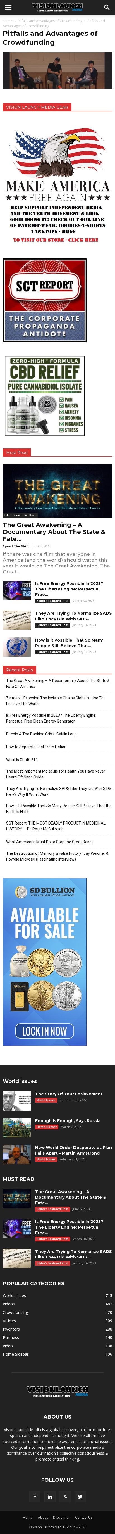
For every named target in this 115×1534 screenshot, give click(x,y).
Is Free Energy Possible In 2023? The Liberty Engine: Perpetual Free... (69, 589)
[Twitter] (80, 1496)
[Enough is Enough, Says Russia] (17, 1127)
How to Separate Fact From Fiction (36, 747)
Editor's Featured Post (20, 515)
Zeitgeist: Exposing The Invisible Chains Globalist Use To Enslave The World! (55, 701)
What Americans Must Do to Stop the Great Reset (49, 842)
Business (11, 1337)
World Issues (46, 1100)
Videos (9, 1304)
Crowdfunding (15, 1312)
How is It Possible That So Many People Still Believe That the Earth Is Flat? (59, 809)
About (43, 1517)
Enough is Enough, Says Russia (67, 1120)
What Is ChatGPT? (22, 759)
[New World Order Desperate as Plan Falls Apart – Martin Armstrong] (17, 1154)
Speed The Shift (16, 546)
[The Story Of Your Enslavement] (17, 1101)
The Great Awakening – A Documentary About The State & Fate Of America (58, 683)
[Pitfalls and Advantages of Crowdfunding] (57, 87)
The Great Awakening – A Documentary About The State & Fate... (54, 531)
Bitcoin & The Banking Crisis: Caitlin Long (41, 734)
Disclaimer (61, 1517)
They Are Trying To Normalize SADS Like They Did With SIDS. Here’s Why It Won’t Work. (59, 791)
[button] (107, 7)
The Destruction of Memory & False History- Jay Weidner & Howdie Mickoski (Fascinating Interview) (57, 856)
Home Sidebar (47, 1127)
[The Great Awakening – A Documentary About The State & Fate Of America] (57, 491)
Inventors (11, 1329)
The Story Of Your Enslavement (69, 1093)
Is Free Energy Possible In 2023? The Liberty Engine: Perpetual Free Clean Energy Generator (51, 718)
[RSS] (65, 1496)
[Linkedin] (50, 1496)
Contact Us (83, 1517)
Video (8, 1345)
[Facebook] (34, 1496)
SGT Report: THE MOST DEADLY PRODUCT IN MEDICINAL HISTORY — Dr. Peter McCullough (56, 826)
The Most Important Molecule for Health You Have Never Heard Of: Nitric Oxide (55, 774)
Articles (9, 1320)
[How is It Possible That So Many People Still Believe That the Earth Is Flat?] (17, 647)
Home (8, 20)
